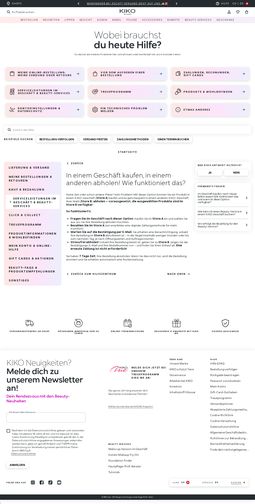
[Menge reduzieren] (176, 4)
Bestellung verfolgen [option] (56, 139)
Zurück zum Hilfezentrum (93, 273)
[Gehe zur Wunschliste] (238, 12)
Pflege (132, 19)
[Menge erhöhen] (78, 4)
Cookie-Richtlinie (221, 415)
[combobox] (127, 130)
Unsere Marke (179, 363)
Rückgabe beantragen (224, 375)
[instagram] (33, 482)
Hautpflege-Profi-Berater (124, 466)
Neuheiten (51, 19)
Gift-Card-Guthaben (223, 392)
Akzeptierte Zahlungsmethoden (231, 409)
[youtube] (59, 482)
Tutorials (114, 472)
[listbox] (115, 140)
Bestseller (29, 19)
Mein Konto (218, 386)
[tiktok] (50, 482)
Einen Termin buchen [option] (173, 139)
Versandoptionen (221, 403)
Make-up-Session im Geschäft (128, 449)
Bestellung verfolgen (223, 369)
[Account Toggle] (229, 12)
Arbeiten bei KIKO (181, 380)
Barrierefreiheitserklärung (227, 443)
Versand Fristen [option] (95, 139)
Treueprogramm (220, 398)
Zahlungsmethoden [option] (132, 139)
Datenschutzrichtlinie (23, 453)
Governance (178, 375)
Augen (102, 19)
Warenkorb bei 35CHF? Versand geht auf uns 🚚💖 (127, 3)
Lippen (70, 19)
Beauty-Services (198, 19)
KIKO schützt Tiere (182, 369)
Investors (176, 386)
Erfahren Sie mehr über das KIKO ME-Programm (130, 406)
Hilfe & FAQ (217, 363)
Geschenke (225, 19)
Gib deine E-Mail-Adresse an (22, 412)
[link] (127, 151)
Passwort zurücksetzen (225, 380)
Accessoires (152, 19)
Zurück (77, 163)
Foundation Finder (120, 460)
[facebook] (42, 482)
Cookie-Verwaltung (223, 420)
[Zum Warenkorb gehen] (247, 12)
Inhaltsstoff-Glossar (183, 392)
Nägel (117, 19)
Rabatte (173, 19)
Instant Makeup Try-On (123, 454)
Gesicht (85, 19)
